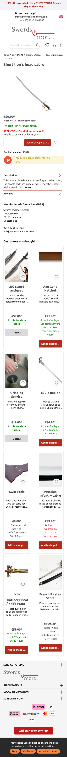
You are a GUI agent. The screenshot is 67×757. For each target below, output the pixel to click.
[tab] (32, 181)
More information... (45, 746)
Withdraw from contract (33, 730)
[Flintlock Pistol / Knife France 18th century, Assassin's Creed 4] (16, 572)
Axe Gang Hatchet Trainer (50, 288)
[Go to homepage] (33, 33)
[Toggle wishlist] (56, 142)
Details (17, 332)
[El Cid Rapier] (50, 371)
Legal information (16, 692)
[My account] (54, 45)
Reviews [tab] (8, 193)
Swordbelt (17, 491)
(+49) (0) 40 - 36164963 (31, 20)
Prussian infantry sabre (50, 493)
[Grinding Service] (16, 371)
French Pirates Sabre (50, 596)
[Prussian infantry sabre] (50, 470)
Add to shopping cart (37, 142)
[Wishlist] (47, 45)
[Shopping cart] (62, 45)
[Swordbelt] (16, 470)
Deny (14, 751)
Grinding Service (16, 394)
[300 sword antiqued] (16, 265)
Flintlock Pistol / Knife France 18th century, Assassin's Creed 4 (16, 601)
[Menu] (3, 45)
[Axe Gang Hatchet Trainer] (50, 265)
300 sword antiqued (16, 288)
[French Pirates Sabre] (50, 572)
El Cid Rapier (50, 392)
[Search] (38, 45)
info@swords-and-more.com (31, 16)
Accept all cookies (48, 751)
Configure (28, 751)
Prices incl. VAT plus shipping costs (19, 121)
